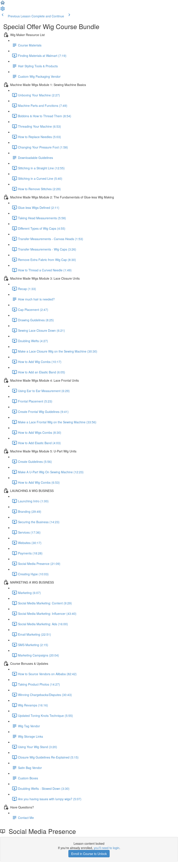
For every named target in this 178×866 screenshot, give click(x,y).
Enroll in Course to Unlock (89, 853)
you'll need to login (106, 848)
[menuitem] (2, 10)
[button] (2, 4)
